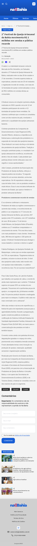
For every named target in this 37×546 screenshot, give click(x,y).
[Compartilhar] (10, 62)
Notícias (26, 18)
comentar (8, 441)
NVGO (21, 543)
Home (6, 18)
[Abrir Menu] (3, 3)
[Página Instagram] (34, 4)
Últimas (15, 18)
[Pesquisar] (6, 4)
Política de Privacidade (22, 435)
